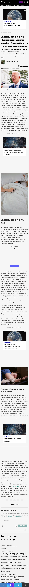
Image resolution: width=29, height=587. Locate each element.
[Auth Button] (27, 2)
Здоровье (5, 68)
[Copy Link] (25, 585)
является (16, 486)
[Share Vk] (3, 585)
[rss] (1, 540)
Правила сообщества (6, 545)
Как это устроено (11, 68)
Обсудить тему (24, 66)
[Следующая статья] (14, 530)
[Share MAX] (10, 585)
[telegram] (8, 540)
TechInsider (9, 2)
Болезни (17, 68)
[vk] (4, 540)
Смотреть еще (14, 265)
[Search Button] (25, 2)
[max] (14, 540)
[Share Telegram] (18, 585)
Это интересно (4, 32)
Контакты (3, 548)
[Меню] (1, 2)
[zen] (11, 540)
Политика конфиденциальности (9, 547)
